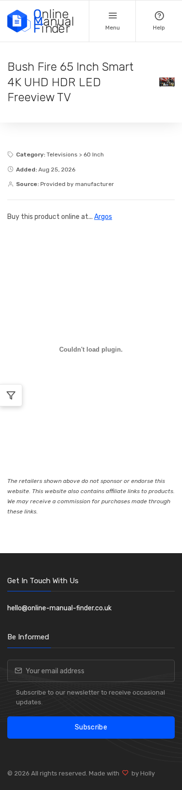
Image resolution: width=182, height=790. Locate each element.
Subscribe (91, 727)
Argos (103, 217)
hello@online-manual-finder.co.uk (59, 608)
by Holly (142, 773)
